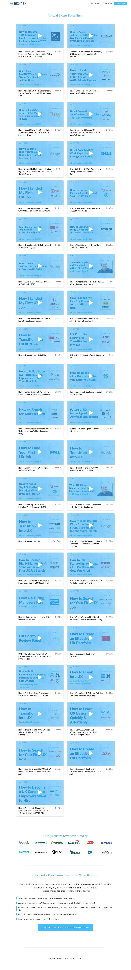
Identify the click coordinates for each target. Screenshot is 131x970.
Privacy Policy (71, 958)
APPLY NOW (120, 3)
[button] (108, 3)
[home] (17, 3)
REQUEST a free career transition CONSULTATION (65, 928)
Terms (80, 958)
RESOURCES (107, 3)
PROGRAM (95, 3)
